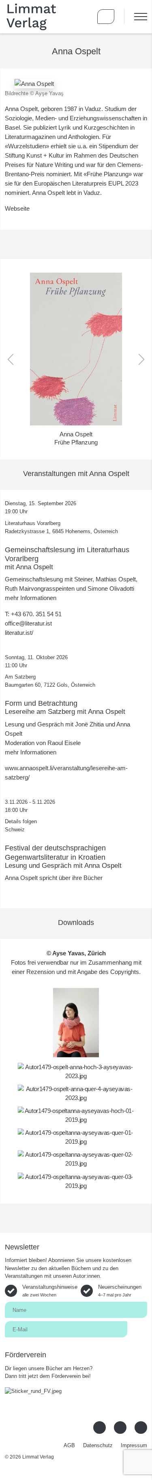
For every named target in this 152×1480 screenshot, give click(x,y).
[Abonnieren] (137, 1328)
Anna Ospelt (76, 434)
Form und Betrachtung (41, 703)
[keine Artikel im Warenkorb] (105, 16)
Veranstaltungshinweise (49, 1290)
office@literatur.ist (28, 623)
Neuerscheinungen (119, 1290)
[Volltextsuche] (82, 16)
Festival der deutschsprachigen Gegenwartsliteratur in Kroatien (55, 852)
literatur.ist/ (19, 632)
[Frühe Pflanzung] (76, 349)
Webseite (17, 208)
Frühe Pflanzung (76, 442)
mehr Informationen (30, 597)
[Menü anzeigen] (135, 17)
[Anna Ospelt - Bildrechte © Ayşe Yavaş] (34, 82)
